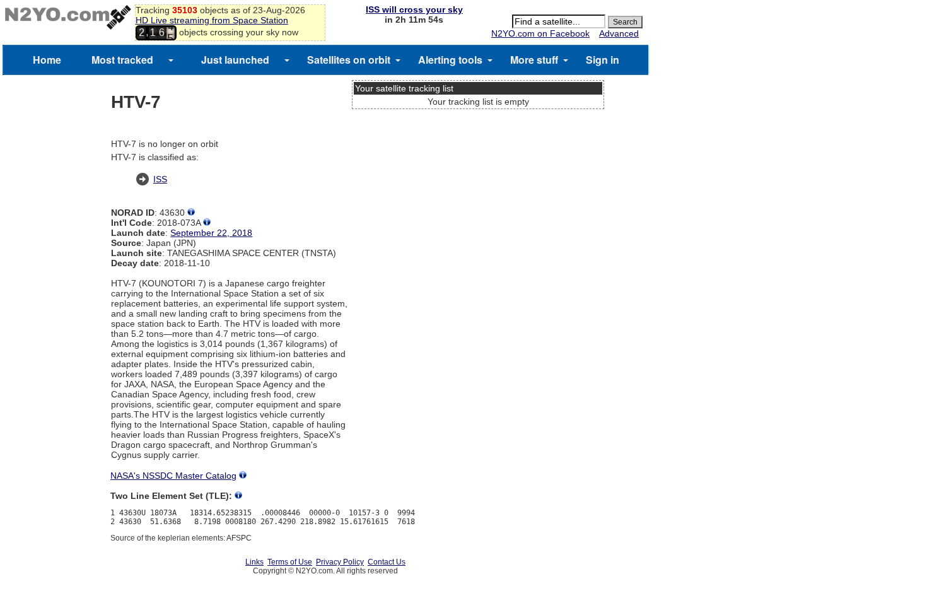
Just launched (235, 59)
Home (47, 59)
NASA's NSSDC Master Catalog (173, 476)
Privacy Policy (340, 562)
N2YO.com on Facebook (540, 33)
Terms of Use (289, 562)
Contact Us (386, 562)
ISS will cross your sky (414, 9)
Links (254, 562)
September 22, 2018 (211, 233)
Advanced (619, 33)
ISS (160, 179)
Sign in (602, 59)
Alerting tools (450, 59)
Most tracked (122, 59)
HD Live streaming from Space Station (212, 20)
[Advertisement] (478, 160)
